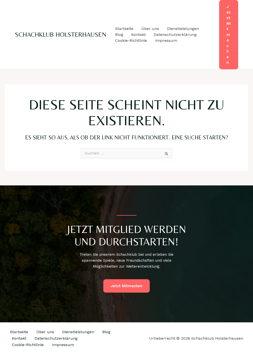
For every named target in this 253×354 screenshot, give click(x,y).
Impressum (166, 40)
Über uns (150, 28)
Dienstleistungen (183, 28)
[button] (228, 34)
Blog (119, 34)
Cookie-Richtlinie (131, 40)
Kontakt (138, 34)
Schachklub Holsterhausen (60, 34)
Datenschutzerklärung (175, 34)
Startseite (124, 28)
